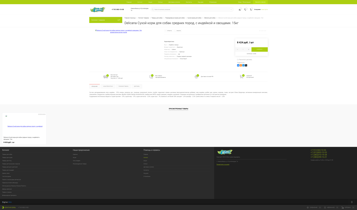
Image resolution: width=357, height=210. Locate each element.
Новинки (75, 154)
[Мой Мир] (243, 65)
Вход (239, 2)
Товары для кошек (7, 157)
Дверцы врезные (7, 189)
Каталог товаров (98, 20)
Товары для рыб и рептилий (9, 167)
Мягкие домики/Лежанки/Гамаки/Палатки (14, 186)
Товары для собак (7, 154)
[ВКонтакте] (238, 65)
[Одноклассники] (241, 65)
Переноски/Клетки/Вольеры (10, 182)
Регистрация (247, 2)
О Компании (213, 2)
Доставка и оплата (174, 2)
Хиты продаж (76, 160)
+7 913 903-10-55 (118, 9)
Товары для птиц (6, 160)
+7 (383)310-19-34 (319, 155)
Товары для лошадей (8, 170)
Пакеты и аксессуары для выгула (11, 179)
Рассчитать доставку (245, 59)
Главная (129, 2)
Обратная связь (10, 207)
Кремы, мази (5, 173)
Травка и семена (7, 192)
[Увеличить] (118, 31)
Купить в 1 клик (251, 53)
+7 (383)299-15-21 (319, 157)
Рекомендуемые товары (80, 163)
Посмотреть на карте (223, 164)
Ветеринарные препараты (9, 195)
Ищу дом (200, 2)
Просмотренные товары (178, 109)
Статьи (160, 2)
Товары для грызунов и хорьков (11, 163)
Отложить (169, 30)
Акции (150, 2)
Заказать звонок (260, 2)
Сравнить (179, 30)
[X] (246, 65)
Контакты (189, 2)
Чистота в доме (6, 176)
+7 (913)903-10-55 (319, 152)
